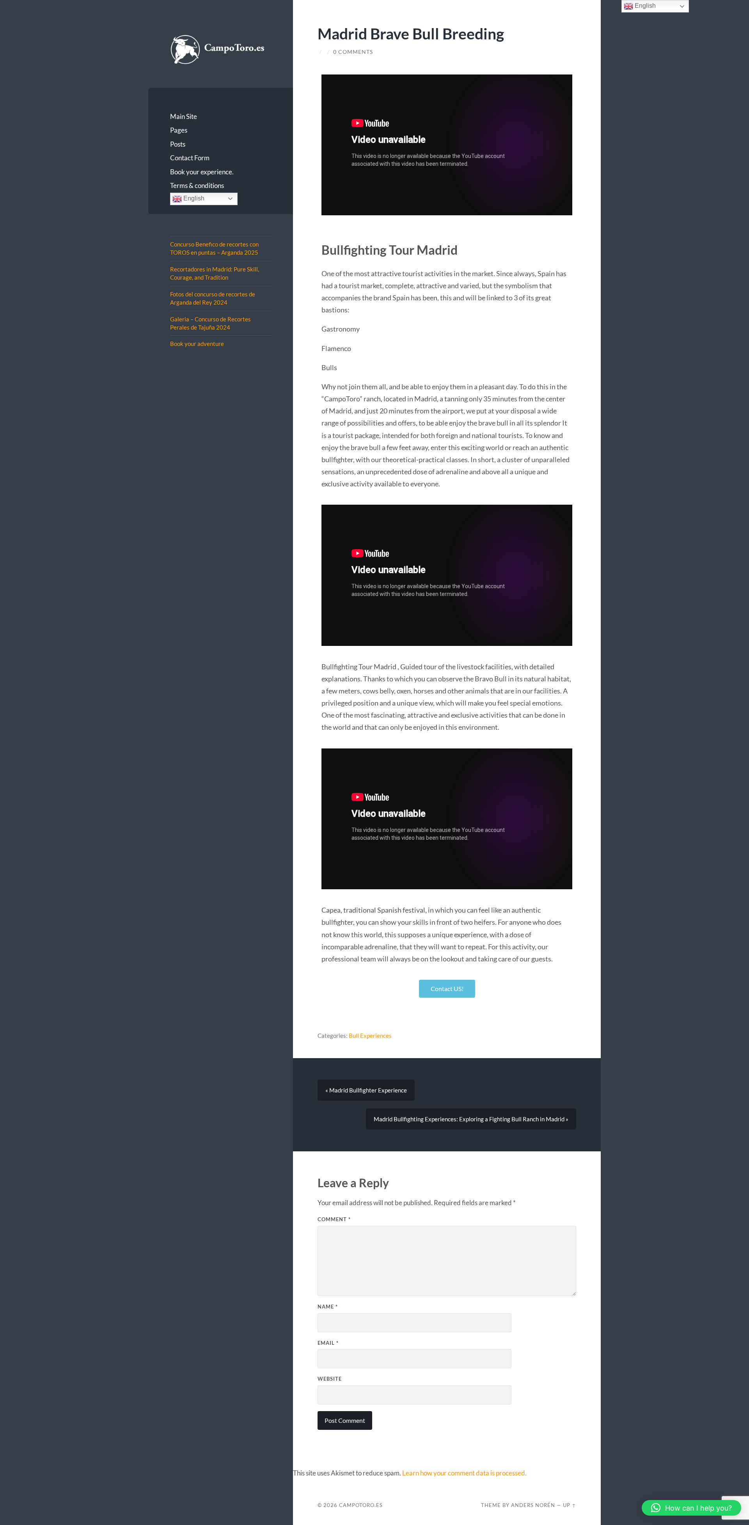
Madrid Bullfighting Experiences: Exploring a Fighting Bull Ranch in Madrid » (471, 1118)
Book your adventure (197, 343)
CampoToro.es (361, 1505)
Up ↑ (569, 1505)
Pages (178, 130)
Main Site (183, 116)
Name (328, 1306)
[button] (691, 1508)
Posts (177, 144)
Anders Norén (533, 1505)
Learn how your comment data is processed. (464, 1473)
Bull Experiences (370, 1035)
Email (328, 1343)
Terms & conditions (197, 185)
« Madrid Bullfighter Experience (366, 1090)
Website (330, 1379)
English (193, 198)
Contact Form (189, 158)
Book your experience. (202, 172)
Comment (334, 1219)
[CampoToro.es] (221, 49)
